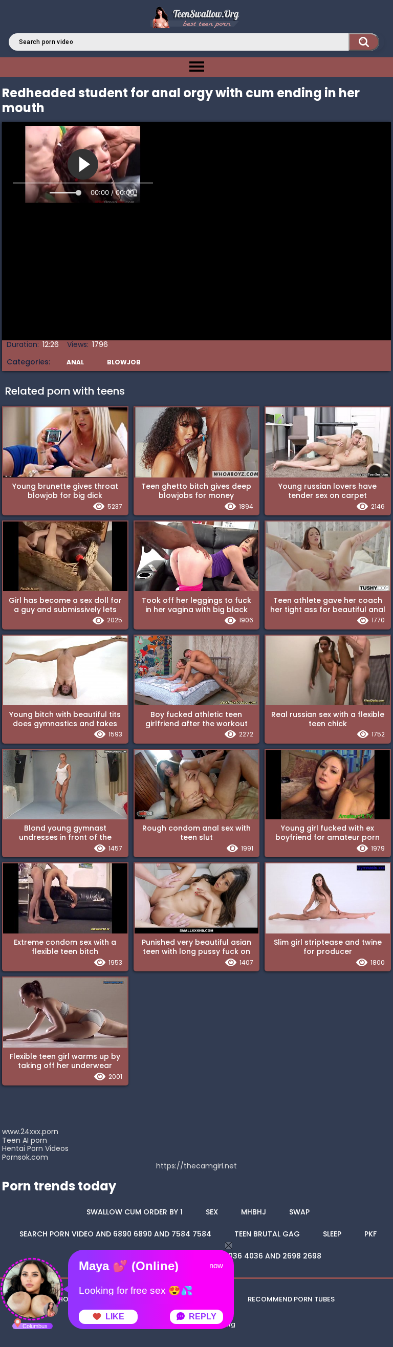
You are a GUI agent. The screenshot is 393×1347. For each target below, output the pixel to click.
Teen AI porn (24, 1140)
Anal (75, 362)
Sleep (332, 1234)
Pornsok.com (25, 1157)
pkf (370, 1234)
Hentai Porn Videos (35, 1148)
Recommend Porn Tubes (291, 1299)
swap (299, 1212)
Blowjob (124, 362)
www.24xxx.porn (30, 1131)
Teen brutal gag (267, 1234)
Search (363, 42)
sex (212, 1212)
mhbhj (253, 1212)
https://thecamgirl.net (196, 1166)
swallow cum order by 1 (134, 1212)
